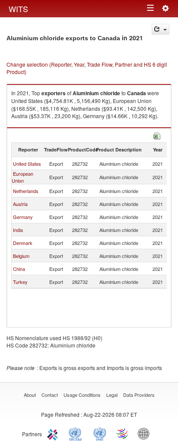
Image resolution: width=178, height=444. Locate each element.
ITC (54, 433)
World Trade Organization (122, 433)
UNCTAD (77, 433)
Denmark (22, 242)
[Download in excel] (156, 134)
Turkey (20, 281)
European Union (22, 177)
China (19, 268)
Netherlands (25, 190)
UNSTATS (99, 433)
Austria (20, 203)
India (18, 229)
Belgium (21, 255)
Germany (23, 216)
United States (27, 163)
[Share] (160, 29)
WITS (18, 8)
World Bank (145, 433)
